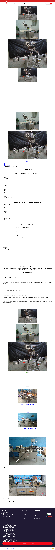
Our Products (25, 3)
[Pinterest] (50, 516)
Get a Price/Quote (27, 170)
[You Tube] (48, 516)
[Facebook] (46, 516)
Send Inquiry (28, 161)
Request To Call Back (27, 162)
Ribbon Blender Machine (37, 514)
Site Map (24, 518)
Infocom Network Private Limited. (10, 548)
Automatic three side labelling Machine (27, 404)
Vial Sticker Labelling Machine (27, 466)
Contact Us (35, 3)
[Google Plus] (51, 516)
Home (5, 163)
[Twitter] (47, 516)
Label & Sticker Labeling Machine (8, 165)
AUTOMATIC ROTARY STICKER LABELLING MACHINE (27, 428)
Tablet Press (35, 515)
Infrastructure (30, 3)
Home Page (14, 3)
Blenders (35, 512)
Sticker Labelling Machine (37, 518)
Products (5, 164)
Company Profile (19, 3)
